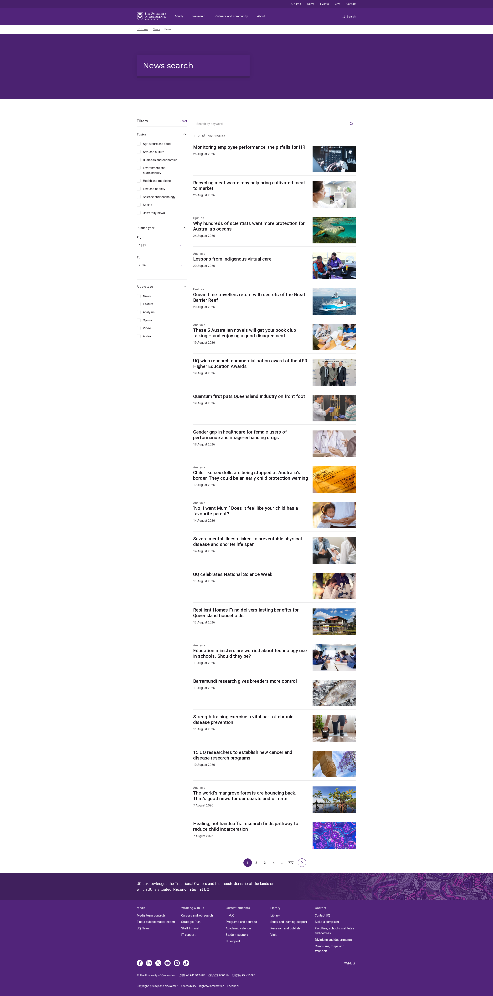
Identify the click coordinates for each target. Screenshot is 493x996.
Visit (273, 935)
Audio (147, 336)
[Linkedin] (149, 963)
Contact (351, 3)
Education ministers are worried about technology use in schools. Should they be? (250, 653)
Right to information (211, 986)
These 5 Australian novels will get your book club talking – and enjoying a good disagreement (244, 333)
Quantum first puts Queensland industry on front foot (249, 396)
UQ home (295, 3)
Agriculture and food (157, 144)
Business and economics (160, 160)
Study (179, 16)
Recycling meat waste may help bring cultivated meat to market (249, 185)
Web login (350, 963)
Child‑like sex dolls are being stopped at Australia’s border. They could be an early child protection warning (250, 475)
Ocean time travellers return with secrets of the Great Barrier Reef (249, 297)
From (140, 237)
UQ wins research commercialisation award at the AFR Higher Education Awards (250, 363)
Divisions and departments (333, 940)
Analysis (149, 312)
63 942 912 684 (195, 975)
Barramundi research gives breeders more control (245, 681)
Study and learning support (288, 922)
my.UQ (230, 915)
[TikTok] (186, 963)
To (138, 257)
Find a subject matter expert (156, 922)
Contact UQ (322, 915)
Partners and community (231, 16)
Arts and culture (153, 152)
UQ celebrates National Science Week (232, 574)
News (310, 3)
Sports (147, 205)
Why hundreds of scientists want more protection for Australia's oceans (249, 226)
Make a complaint (327, 922)
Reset (183, 121)
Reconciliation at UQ (191, 889)
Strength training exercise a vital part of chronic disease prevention (243, 719)
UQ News (143, 928)
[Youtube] (167, 963)
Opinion (148, 320)
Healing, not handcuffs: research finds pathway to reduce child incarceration (245, 826)
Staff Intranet (190, 928)
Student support (237, 935)
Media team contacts (151, 915)
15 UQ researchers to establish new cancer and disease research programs (242, 755)
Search (168, 29)
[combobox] (162, 245)
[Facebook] (140, 963)
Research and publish (285, 928)
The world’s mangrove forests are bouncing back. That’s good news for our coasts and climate (245, 795)
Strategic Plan (190, 922)
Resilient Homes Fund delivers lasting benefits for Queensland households (246, 612)
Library (275, 915)
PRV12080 (248, 975)
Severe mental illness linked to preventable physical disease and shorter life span (247, 541)
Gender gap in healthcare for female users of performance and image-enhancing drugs (240, 434)
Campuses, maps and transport (329, 948)
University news (154, 213)
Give (337, 3)
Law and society (154, 189)
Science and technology (159, 197)
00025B (224, 975)
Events (324, 3)
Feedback (233, 986)
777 (291, 864)
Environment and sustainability (154, 170)
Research (198, 16)
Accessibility (188, 986)
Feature (148, 304)
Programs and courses (241, 922)
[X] (158, 963)
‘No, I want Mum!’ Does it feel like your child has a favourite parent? (245, 511)
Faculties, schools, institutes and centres (334, 931)
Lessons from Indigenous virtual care (232, 259)
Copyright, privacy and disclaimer (157, 986)
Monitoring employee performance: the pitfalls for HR (249, 147)
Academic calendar (239, 928)
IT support (188, 935)
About (261, 16)
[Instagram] (177, 963)
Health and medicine (157, 181)
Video (147, 328)
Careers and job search (197, 915)
